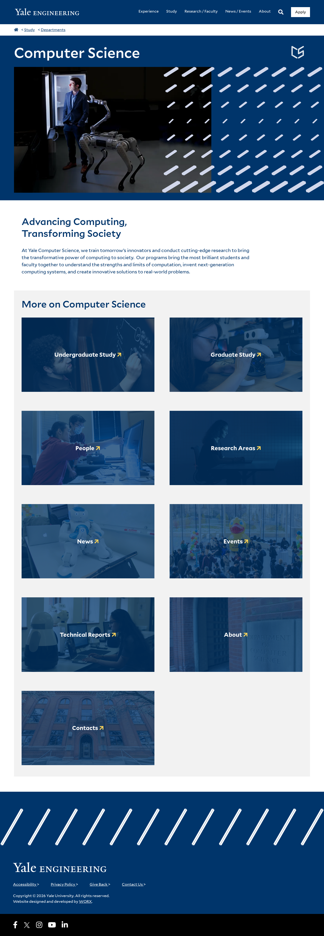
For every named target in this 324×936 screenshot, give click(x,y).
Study (29, 30)
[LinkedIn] (65, 925)
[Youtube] (52, 925)
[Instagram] (39, 925)
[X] (26, 925)
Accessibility (26, 884)
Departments (53, 30)
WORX (85, 901)
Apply (300, 12)
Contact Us (134, 884)
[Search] (280, 12)
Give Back (100, 884)
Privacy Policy (64, 884)
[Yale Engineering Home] (49, 12)
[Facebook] (15, 925)
